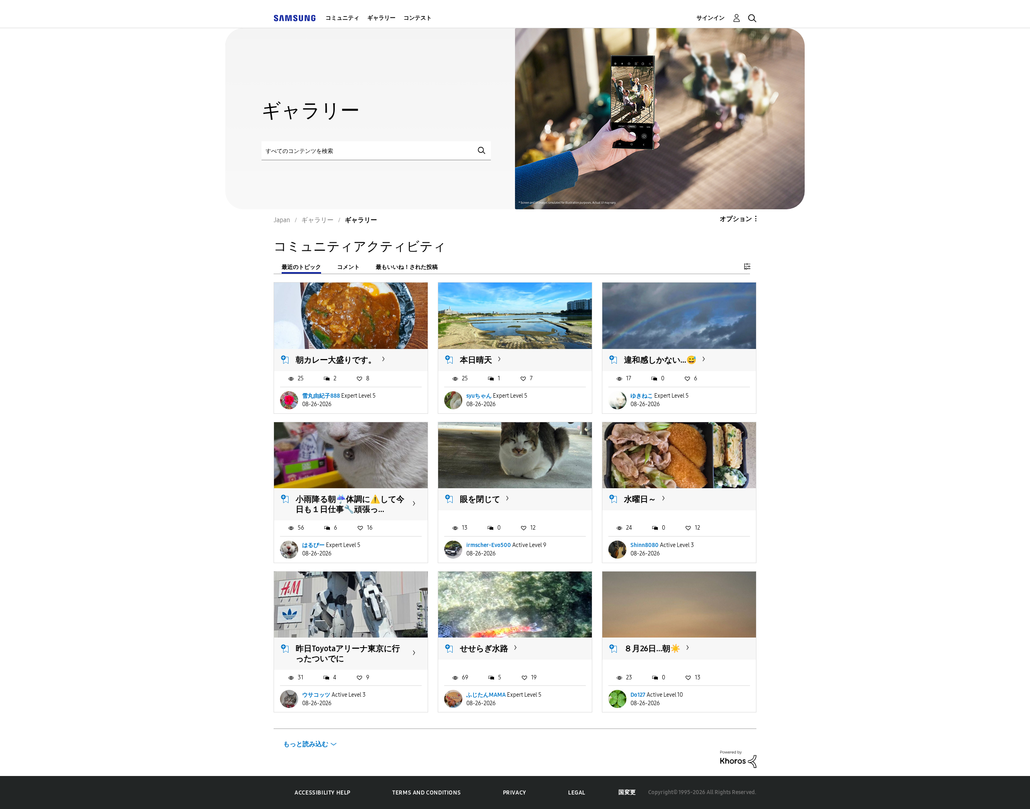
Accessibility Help (322, 792)
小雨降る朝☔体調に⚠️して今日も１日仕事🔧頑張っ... (350, 504)
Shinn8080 (644, 545)
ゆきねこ (641, 395)
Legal (576, 792)
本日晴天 (476, 360)
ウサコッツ (316, 694)
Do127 (637, 694)
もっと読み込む (305, 744)
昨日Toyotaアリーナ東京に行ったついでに (348, 653)
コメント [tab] (348, 267)
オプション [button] (736, 219)
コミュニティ (342, 17)
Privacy (514, 792)
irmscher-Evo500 (488, 545)
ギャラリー (381, 17)
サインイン (710, 17)
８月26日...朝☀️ (652, 648)
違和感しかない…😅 (660, 360)
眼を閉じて (480, 499)
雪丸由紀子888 (321, 395)
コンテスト (418, 17)
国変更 (627, 792)
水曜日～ (640, 499)
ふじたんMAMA (486, 694)
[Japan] (294, 18)
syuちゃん (479, 395)
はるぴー (313, 545)
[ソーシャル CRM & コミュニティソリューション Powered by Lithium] (738, 759)
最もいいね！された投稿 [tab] (407, 267)
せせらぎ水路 (484, 648)
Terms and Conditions (426, 792)
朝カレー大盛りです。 (336, 360)
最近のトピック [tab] (301, 267)
